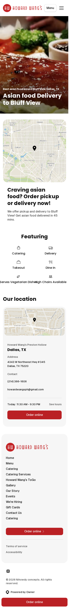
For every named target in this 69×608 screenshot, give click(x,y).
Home (10, 458)
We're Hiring (14, 502)
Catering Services (18, 474)
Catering (12, 469)
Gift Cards (13, 507)
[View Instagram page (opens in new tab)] (8, 571)
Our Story (13, 491)
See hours (55, 404)
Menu (50, 8)
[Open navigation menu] (61, 8)
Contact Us (14, 513)
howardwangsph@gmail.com (25, 390)
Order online (34, 415)
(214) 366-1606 (17, 382)
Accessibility (14, 552)
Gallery (11, 485)
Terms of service (16, 546)
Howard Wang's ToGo (21, 480)
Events (10, 496)
